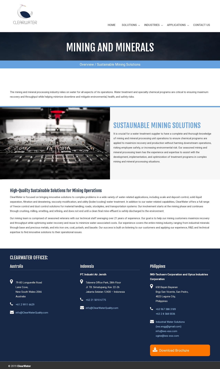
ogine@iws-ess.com (167, 335)
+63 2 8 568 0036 (165, 313)
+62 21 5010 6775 (96, 299)
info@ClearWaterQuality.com (32, 312)
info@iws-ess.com (166, 331)
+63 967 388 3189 (166, 309)
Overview (87, 64)
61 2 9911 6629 (25, 304)
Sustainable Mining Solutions (118, 64)
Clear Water (25, 14)
